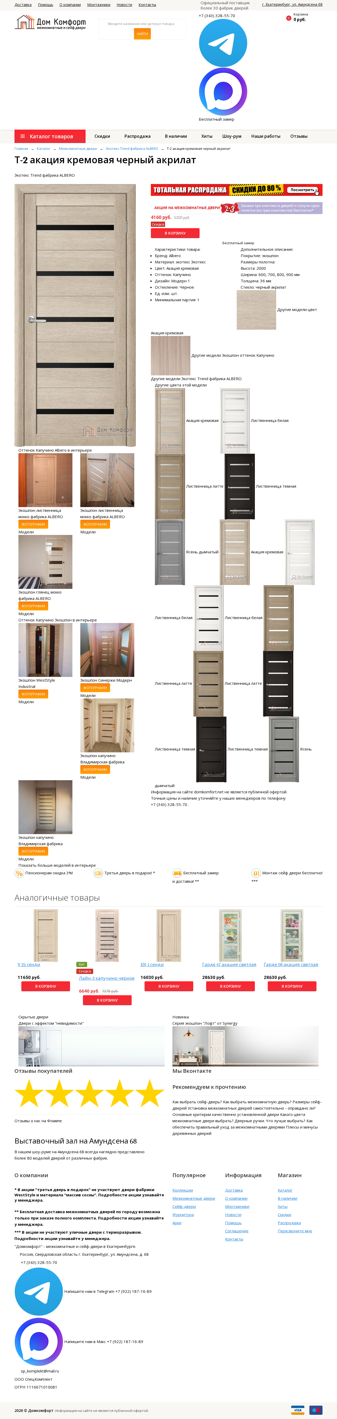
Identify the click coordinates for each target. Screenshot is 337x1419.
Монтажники (98, 4)
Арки (176, 1222)
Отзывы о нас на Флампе (38, 1120)
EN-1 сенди (152, 964)
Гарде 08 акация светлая (291, 964)
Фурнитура (183, 1214)
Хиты (206, 136)
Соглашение (237, 1230)
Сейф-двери (184, 1206)
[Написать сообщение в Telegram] (223, 42)
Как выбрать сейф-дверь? (197, 1101)
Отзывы (299, 136)
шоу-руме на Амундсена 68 (58, 1151)
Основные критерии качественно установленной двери (225, 1114)
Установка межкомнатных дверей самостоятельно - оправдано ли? (252, 1108)
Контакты (147, 4)
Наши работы (265, 136)
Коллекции (182, 1190)
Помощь (45, 4)
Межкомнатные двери (193, 1198)
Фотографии (33, 524)
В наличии (176, 136)
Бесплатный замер (216, 119)
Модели (26, 531)
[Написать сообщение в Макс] (223, 91)
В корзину (175, 233)
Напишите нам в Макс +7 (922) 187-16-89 (103, 1341)
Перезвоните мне (295, 1230)
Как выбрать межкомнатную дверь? (257, 1101)
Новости (124, 4)
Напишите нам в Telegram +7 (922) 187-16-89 (108, 1291)
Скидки (102, 136)
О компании (70, 4)
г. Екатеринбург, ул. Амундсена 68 (292, 4)
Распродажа (138, 136)
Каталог (285, 1190)
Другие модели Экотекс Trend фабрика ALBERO (196, 378)
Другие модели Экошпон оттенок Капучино (232, 355)
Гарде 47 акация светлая (229, 964)
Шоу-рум (231, 136)
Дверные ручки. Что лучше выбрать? (270, 1120)
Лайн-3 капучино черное (107, 978)
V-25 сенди (29, 964)
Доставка (23, 4)
